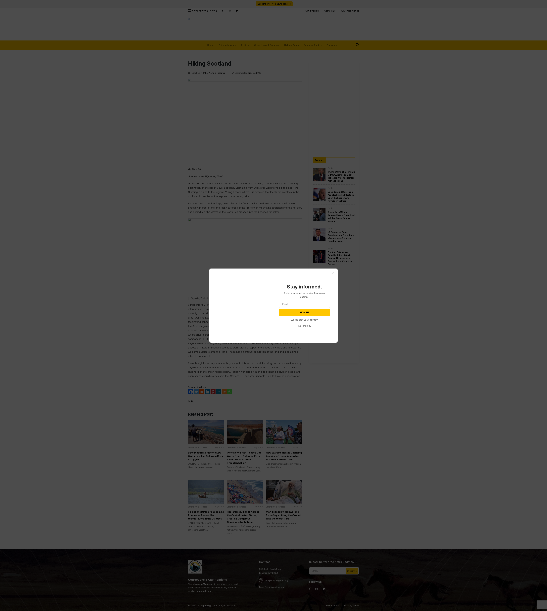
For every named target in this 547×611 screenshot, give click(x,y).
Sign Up (304, 312)
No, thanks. (304, 325)
